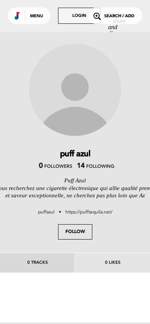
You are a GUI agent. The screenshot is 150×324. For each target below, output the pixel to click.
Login (79, 16)
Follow (75, 232)
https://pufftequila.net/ (88, 212)
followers (55, 166)
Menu (36, 16)
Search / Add (119, 16)
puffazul (46, 212)
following (95, 166)
